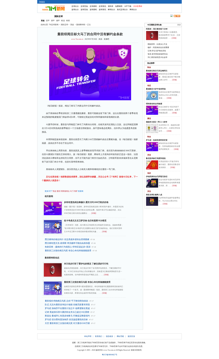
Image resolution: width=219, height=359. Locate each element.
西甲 (53, 21)
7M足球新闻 (53, 25)
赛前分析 (97, 16)
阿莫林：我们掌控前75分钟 (156, 29)
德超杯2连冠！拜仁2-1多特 (156, 122)
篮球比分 (75, 10)
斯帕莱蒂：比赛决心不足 (157, 44)
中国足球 (72, 16)
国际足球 (58, 16)
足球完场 (84, 6)
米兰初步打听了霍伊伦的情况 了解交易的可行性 (86, 264)
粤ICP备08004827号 (109, 355)
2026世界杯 (137, 6)
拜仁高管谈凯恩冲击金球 (157, 57)
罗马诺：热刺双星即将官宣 (156, 140)
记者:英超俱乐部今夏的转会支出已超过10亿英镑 (67, 312)
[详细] (93, 213)
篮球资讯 (102, 10)
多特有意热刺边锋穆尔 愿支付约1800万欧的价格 (86, 202)
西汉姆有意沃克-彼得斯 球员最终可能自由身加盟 (67, 243)
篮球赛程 (93, 10)
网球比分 (133, 10)
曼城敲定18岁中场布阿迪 (156, 89)
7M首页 (42, 2)
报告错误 (109, 336)
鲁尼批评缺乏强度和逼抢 (156, 158)
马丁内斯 (73, 191)
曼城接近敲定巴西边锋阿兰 (156, 71)
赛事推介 (123, 16)
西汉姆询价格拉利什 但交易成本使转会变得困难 (67, 239)
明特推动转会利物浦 (154, 104)
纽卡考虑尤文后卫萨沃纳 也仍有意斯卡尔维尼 (85, 220)
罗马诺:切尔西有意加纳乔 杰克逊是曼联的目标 (66, 319)
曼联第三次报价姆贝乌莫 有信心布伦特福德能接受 (68, 250)
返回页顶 (131, 336)
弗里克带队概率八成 (154, 195)
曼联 (58, 191)
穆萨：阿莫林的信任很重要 (158, 47)
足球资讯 (102, 6)
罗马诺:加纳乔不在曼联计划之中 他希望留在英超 (67, 308)
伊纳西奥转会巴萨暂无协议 (156, 176)
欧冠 (63, 21)
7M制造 (110, 16)
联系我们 (98, 336)
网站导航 (120, 336)
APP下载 (127, 6)
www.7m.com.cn (77, 39)
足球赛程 (93, 6)
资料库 (110, 6)
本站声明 (87, 336)
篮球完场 (84, 10)
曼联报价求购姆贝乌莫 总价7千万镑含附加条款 (66, 301)
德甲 (58, 21)
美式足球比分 (122, 10)
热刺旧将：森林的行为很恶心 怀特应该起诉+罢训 (67, 247)
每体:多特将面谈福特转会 (158, 54)
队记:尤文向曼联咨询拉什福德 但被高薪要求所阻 (67, 304)
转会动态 (84, 16)
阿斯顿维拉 (65, 191)
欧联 (68, 21)
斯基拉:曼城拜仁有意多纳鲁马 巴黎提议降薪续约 (67, 316)
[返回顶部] (216, 342)
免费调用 (118, 6)
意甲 (48, 21)
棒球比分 (111, 10)
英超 (43, 21)
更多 (179, 25)
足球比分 (75, 6)
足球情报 (136, 16)
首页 (45, 16)
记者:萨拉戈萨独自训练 (157, 51)
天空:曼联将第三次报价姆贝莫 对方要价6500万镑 (67, 323)
